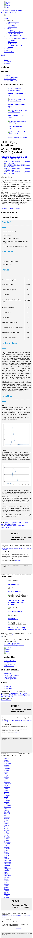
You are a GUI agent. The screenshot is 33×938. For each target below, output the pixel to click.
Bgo (6, 696)
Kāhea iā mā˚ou (9, 52)
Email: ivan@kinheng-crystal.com (14, 645)
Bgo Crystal (12, 695)
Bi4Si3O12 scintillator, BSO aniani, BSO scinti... (17, 629)
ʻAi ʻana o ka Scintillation (15, 32)
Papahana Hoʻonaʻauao (15, 45)
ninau (13, 635)
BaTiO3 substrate (14, 591)
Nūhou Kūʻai (8, 688)
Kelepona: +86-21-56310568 (12, 643)
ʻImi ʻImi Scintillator (14, 33)
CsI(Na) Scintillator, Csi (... (18, 137)
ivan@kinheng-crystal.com (8, 12)
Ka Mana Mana (12, 23)
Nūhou (6, 50)
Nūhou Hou (7, 686)
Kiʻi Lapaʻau (11, 40)
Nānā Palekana (12, 42)
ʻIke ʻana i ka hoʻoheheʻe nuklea (17, 38)
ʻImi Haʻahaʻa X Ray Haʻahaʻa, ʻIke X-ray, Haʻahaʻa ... (16, 602)
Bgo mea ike (4, 695)
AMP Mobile (23, 693)
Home (6, 18)
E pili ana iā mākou (13, 22)
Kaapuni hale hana (13, 25)
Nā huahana (7, 28)
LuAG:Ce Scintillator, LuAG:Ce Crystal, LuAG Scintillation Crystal (14, 523)
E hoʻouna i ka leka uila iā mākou (10, 208)
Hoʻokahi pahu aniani (14, 35)
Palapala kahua (14, 693)
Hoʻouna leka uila (6, 700)
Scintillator (11, 30)
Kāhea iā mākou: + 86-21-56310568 (11, 10)
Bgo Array (19, 695)
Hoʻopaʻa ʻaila (12, 43)
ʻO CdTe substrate (15, 612)
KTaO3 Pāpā (13, 619)
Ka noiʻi (10, 47)
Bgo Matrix (11, 696)
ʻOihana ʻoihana (12, 27)
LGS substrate (13, 584)
